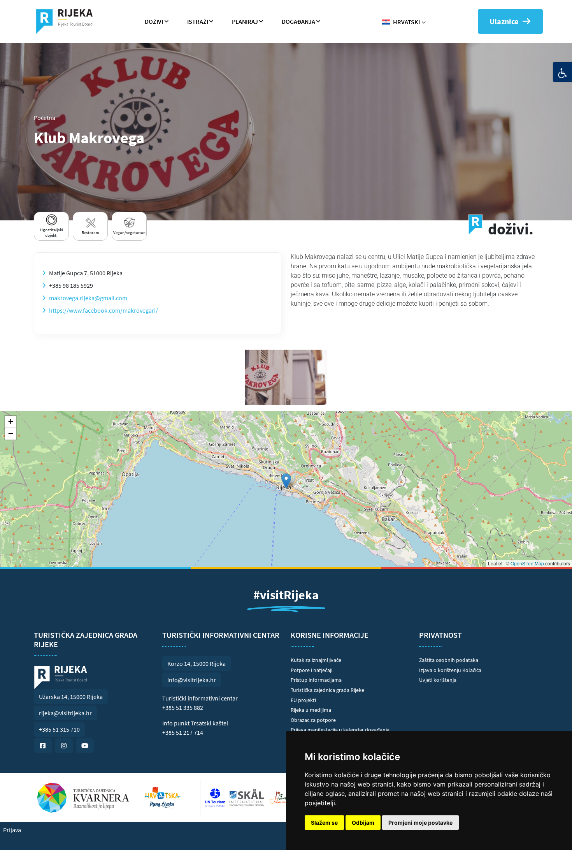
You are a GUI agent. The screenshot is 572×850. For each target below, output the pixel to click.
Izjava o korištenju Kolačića (450, 670)
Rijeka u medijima (311, 709)
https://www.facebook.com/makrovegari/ (103, 310)
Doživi (154, 21)
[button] (286, 481)
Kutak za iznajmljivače (316, 659)
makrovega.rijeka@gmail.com (88, 298)
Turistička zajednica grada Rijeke (327, 689)
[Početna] (67, 21)
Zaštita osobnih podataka (448, 659)
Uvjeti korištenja (437, 679)
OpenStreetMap (527, 563)
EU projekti (303, 700)
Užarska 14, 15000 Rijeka (71, 696)
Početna (44, 117)
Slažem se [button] (324, 822)
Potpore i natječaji (311, 670)
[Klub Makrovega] (286, 377)
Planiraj (245, 21)
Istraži (197, 21)
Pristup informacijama (316, 679)
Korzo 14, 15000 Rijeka (196, 663)
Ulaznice (504, 21)
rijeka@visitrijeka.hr (65, 713)
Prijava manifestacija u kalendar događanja (340, 729)
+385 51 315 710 (59, 729)
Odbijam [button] (363, 822)
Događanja (298, 21)
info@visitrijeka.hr (191, 680)
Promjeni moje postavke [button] (420, 822)
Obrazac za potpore (313, 719)
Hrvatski (406, 22)
